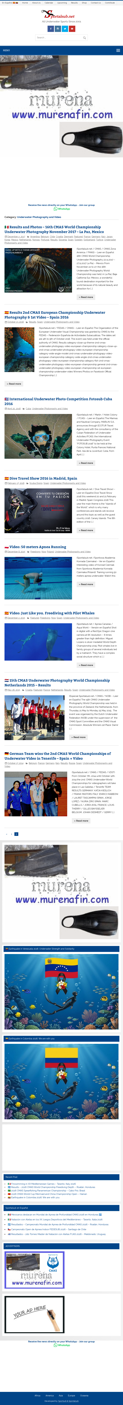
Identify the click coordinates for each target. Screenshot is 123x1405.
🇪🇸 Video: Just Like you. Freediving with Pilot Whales (49, 613)
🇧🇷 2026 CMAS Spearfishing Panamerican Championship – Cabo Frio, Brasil (46, 1190)
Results (74, 3)
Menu (6, 50)
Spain (71, 240)
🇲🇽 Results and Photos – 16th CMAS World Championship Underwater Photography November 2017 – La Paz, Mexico (54, 229)
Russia (72, 763)
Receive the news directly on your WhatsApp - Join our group (61, 205)
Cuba (28, 408)
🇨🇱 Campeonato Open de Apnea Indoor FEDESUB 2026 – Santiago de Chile (47, 1229)
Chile (52, 236)
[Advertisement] (61, 181)
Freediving (35, 551)
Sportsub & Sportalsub (68, 1401)
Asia (61, 1396)
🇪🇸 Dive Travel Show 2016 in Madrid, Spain (40, 478)
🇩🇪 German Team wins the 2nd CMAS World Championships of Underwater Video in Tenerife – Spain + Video (57, 756)
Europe (71, 1396)
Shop (84, 3)
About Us (36, 3)
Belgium (45, 236)
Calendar (49, 3)
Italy (103, 236)
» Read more (86, 297)
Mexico (14, 240)
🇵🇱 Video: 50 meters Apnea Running (35, 546)
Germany (96, 236)
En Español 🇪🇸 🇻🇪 (10, 3)
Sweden (78, 240)
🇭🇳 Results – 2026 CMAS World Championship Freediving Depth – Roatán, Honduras (51, 1187)
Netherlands (25, 240)
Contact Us (96, 3)
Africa (37, 1396)
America (50, 1396)
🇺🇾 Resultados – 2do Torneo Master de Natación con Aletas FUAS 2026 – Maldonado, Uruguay (57, 1234)
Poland (50, 551)
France (87, 236)
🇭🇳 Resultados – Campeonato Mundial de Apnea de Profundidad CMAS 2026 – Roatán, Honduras (58, 1224)
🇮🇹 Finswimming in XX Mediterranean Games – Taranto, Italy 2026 (42, 1184)
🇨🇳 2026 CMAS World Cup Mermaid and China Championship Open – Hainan (47, 1194)
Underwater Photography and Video (62, 322)
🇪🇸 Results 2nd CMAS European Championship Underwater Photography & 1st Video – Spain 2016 (54, 314)
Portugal (45, 240)
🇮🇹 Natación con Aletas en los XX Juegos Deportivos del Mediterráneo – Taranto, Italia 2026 (55, 1219)
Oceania (84, 1396)
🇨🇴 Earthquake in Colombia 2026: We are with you (34, 1197)
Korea (7, 240)
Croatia (59, 236)
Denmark (68, 236)
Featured (78, 236)
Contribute (110, 3)
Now (44, 551)
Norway (36, 240)
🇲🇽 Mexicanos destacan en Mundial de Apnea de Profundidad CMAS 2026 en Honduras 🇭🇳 (55, 1214)
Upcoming (62, 3)
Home (25, 3)
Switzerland (89, 240)
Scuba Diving (36, 483)
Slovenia (63, 240)
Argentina (35, 236)
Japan (109, 236)
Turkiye (99, 240)
